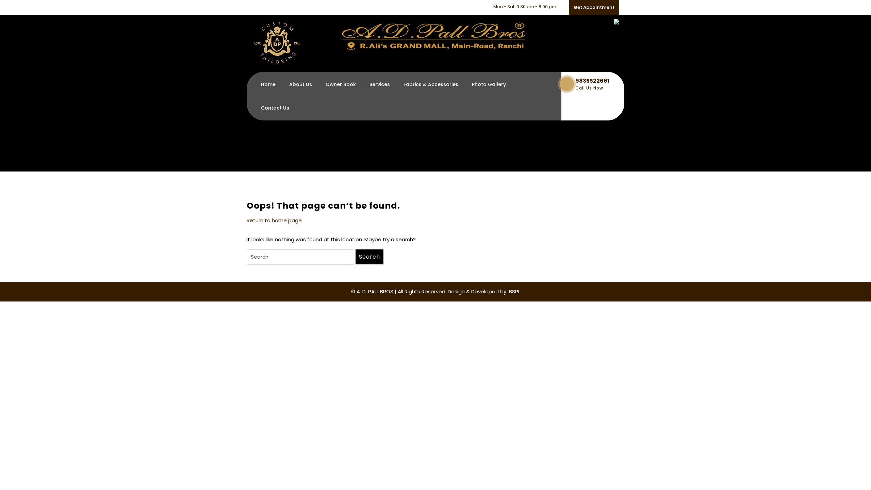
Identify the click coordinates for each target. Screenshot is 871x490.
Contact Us (275, 107)
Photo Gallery (489, 84)
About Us (300, 84)
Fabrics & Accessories (431, 84)
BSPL (514, 291)
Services (379, 84)
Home (268, 84)
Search (369, 257)
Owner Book (341, 84)
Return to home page (274, 220)
